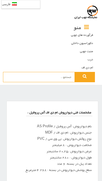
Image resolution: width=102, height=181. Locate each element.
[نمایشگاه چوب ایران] (86, 12)
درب (90, 59)
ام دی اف (87, 67)
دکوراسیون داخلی (82, 43)
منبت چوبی (86, 51)
